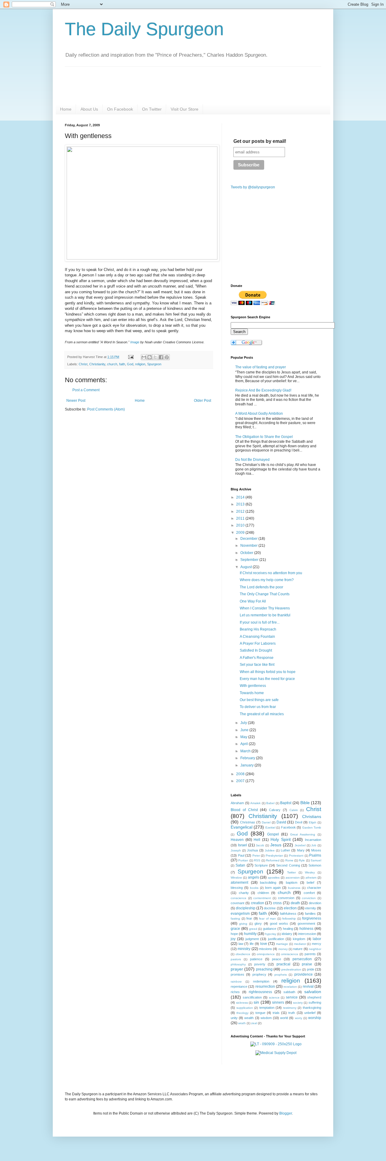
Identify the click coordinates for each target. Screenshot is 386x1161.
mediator (300, 943)
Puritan (243, 860)
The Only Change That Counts (265, 594)
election (290, 908)
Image (134, 342)
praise (307, 964)
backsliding (268, 882)
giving (243, 923)
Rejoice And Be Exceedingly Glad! (263, 390)
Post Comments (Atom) (106, 409)
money (283, 949)
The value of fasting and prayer (260, 367)
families (310, 913)
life (252, 943)
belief (310, 882)
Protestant (296, 855)
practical (283, 964)
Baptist (285, 803)
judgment (252, 939)
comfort (309, 893)
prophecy (259, 974)
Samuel (316, 860)
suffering (314, 1002)
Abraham (237, 803)
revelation (290, 986)
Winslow (236, 877)
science (274, 997)
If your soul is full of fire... (260, 622)
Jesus (275, 844)
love (263, 944)
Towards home (252, 693)
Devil (298, 822)
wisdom (266, 1018)
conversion (286, 898)
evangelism (240, 913)
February (248, 758)
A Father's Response (257, 658)
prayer (237, 969)
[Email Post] (130, 357)
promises (237, 974)
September (249, 560)
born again (273, 887)
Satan (240, 865)
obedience (243, 954)
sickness (242, 1002)
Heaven (237, 840)
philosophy (238, 964)
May (244, 737)
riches (235, 992)
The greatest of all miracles (262, 714)
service (292, 997)
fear (249, 918)
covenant (237, 903)
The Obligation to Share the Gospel (264, 437)
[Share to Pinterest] (167, 357)
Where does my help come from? (267, 580)
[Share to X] (155, 357)
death (295, 903)
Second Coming (288, 865)
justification (276, 939)
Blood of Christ (244, 810)
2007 (240, 781)
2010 (240, 525)
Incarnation (313, 840)
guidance (269, 928)
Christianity (97, 364)
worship (314, 1018)
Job (313, 845)
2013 (240, 504)
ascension (293, 877)
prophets (280, 974)
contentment (262, 898)
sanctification (252, 997)
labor (317, 939)
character (314, 887)
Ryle (302, 860)
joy (233, 939)
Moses (316, 850)
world (284, 1018)
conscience (238, 898)
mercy (316, 943)
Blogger (285, 1113)
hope (234, 934)
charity (244, 893)
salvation (312, 991)
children (263, 893)
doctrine (270, 908)
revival (308, 986)
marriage (282, 943)
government (306, 923)
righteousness (260, 992)
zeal (254, 1023)
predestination (291, 969)
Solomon (314, 865)
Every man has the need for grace (267, 679)
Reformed (273, 860)
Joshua (252, 850)
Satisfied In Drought (256, 650)
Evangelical (241, 827)
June (244, 730)
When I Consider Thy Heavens (265, 608)
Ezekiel (270, 827)
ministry (244, 949)
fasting (235, 918)
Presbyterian (274, 855)
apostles (274, 877)
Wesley (310, 872)
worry (298, 1018)
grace (235, 929)
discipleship (245, 908)
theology (242, 1013)
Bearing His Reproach (258, 629)
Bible (305, 802)
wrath (242, 1023)
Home (65, 109)
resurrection (265, 986)
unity (234, 1018)
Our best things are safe (259, 700)
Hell (257, 840)
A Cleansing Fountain (257, 636)
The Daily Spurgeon (144, 29)
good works (279, 923)
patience (256, 959)
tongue (260, 1013)
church (112, 364)
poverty (259, 964)
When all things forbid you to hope (268, 672)
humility (250, 934)
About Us (89, 109)
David (281, 822)
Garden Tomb (311, 827)
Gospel (273, 834)
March (246, 751)
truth (291, 1013)
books (254, 887)
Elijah (312, 822)
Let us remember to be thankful (265, 615)
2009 (240, 532)
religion (140, 364)
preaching (264, 969)
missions (265, 949)
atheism (310, 877)
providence (303, 974)
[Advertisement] (115, 463)
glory (258, 923)
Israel (242, 845)
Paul (241, 855)
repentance (239, 986)
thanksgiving (312, 1007)
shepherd (314, 997)
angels (253, 877)
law (241, 943)
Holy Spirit (281, 839)
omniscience (289, 954)
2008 (240, 774)
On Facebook (120, 109)
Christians (311, 816)
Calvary (274, 810)
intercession (307, 934)
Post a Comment (86, 390)
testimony (289, 1007)
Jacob (260, 845)
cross (277, 903)
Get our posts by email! (259, 141)
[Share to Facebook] (161, 357)
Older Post (202, 400)
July (244, 723)
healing (288, 928)
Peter (256, 855)
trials (276, 1013)
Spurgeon (154, 364)
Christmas (247, 822)
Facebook (288, 827)
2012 (240, 511)
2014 (240, 497)
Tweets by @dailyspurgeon (253, 187)
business (294, 887)
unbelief (309, 1013)
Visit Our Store (184, 109)
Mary (301, 850)
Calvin (294, 810)
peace (276, 959)
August (246, 567)
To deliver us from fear (258, 707)
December (249, 538)
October (247, 553)
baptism (291, 882)
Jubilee (270, 850)
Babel (270, 803)
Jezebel (300, 845)
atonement (239, 882)
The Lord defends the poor (261, 587)
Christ (83, 364)
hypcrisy (270, 934)
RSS (257, 860)
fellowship (289, 918)
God (130, 364)
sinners (278, 1002)
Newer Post (75, 400)
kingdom (299, 939)
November (249, 545)
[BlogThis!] (150, 357)
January (247, 765)
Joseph (236, 850)
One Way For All (253, 601)
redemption (261, 981)
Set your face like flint (257, 664)
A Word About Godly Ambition (259, 413)
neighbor (315, 949)
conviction (309, 898)
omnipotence (266, 954)
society (298, 1002)
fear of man (267, 918)
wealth (249, 1018)
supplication (244, 1007)
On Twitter (152, 109)
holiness (306, 929)
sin (256, 1002)
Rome (289, 860)
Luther (285, 850)
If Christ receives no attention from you (271, 573)
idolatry (287, 934)
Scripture (261, 865)
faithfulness (288, 913)
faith (122, 364)
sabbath (289, 992)
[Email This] (144, 357)
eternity (310, 908)
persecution (302, 959)
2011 (240, 518)
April (244, 744)
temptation (266, 1007)
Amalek (255, 803)
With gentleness (253, 686)
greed (253, 928)
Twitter (291, 872)
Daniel (266, 822)
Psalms (315, 855)
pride (310, 969)
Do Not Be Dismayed (252, 460)
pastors (236, 959)
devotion (315, 903)
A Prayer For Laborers (258, 643)
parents (310, 954)
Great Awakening (302, 834)
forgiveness (311, 918)
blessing (237, 887)
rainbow (236, 981)
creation (257, 903)
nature (297, 949)
